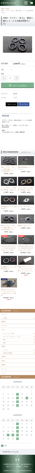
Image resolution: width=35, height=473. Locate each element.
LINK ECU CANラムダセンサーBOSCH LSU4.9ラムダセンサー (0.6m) (8, 248)
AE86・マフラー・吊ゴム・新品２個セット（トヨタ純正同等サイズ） (8, 227)
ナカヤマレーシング (8, 3)
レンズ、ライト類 (8, 333)
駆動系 (3, 321)
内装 (4, 343)
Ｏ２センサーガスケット (25, 206)
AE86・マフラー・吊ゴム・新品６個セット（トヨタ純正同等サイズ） (8, 169)
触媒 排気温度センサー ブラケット (26, 168)
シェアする (24, 104)
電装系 (3, 346)
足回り (3, 360)
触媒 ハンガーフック (24, 225)
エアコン (5, 350)
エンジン (4, 314)
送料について (10, 466)
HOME (3, 8)
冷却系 (5, 318)
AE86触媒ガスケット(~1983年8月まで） (9, 268)
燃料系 (3, 365)
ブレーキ (4, 326)
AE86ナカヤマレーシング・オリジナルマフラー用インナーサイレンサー (25, 269)
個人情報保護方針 (26, 464)
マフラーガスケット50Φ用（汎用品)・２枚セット (25, 189)
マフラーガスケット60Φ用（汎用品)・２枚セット (8, 189)
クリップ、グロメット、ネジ (12, 336)
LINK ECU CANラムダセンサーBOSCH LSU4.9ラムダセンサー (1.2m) (25, 248)
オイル (3, 373)
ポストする (12, 104)
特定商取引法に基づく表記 (11, 464)
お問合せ (26, 466)
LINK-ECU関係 (7, 353)
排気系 (7, 8)
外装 (4, 339)
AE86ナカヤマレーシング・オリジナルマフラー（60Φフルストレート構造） (8, 292)
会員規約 (18, 466)
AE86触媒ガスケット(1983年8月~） (9, 207)
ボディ (3, 330)
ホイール (4, 369)
